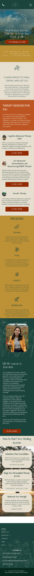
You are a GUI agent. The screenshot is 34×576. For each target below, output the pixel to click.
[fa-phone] (3, 6)
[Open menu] (30, 5)
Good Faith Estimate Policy (11, 553)
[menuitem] (17, 528)
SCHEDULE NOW (17, 465)
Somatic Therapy (19, 193)
